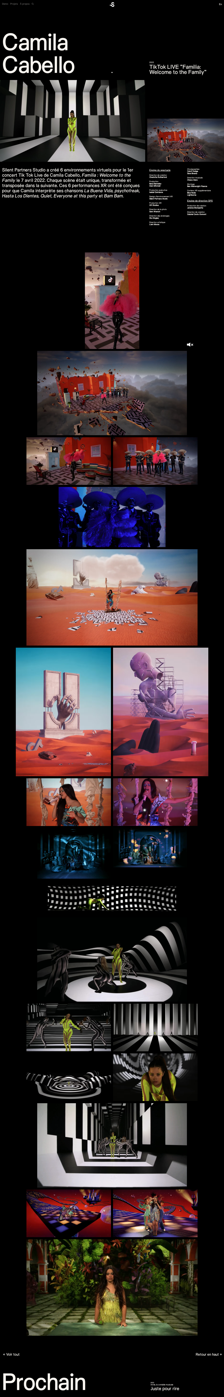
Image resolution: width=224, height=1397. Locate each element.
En (220, 4)
